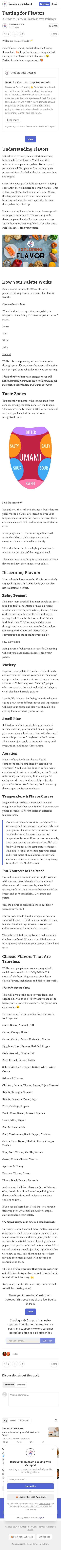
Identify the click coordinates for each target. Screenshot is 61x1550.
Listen (55, 26)
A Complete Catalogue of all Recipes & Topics (20, 1434)
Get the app (44, 1536)
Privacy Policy (30, 1509)
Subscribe (44, 4)
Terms (42, 1526)
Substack (16, 1544)
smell (26, 293)
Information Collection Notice (35, 1506)
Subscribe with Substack (32, 1497)
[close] (53, 1449)
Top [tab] (5, 1420)
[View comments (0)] (15, 34)
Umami (6, 354)
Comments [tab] (9, 1384)
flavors (24, 211)
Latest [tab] (13, 1420)
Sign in (55, 4)
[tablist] (14, 1384)
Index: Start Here (13, 1428)
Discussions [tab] (24, 1420)
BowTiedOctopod (16, 24)
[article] (30, 1435)
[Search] (56, 1420)
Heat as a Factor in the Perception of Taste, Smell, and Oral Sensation (31, 861)
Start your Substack (23, 1536)
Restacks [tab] (21, 1384)
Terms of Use (44, 1503)
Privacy (33, 1526)
